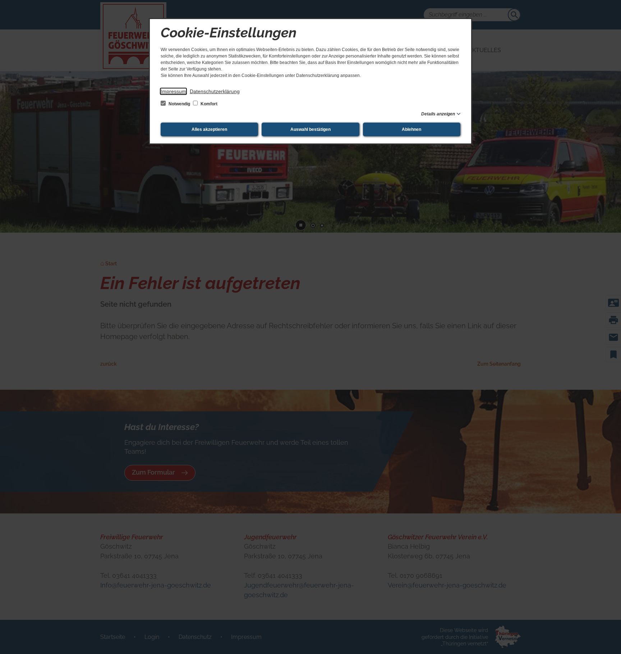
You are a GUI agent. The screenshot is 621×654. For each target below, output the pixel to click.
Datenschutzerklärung (215, 91)
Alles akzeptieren (209, 129)
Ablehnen (411, 129)
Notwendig (179, 103)
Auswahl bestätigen (310, 129)
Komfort (208, 103)
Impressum (173, 91)
